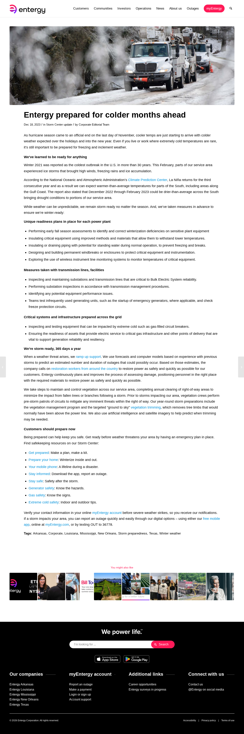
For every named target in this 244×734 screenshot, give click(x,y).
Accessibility (189, 720)
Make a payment (80, 689)
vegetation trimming (146, 407)
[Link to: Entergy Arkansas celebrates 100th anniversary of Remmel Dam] (192, 586)
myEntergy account (107, 513)
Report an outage (81, 684)
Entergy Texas (19, 704)
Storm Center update (59, 124)
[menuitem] (81, 8)
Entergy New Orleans (24, 699)
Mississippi (88, 533)
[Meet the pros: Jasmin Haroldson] (241, 367)
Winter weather (170, 533)
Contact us (195, 684)
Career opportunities (142, 684)
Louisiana (71, 533)
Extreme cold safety (44, 502)
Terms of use (227, 720)
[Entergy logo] (28, 8)
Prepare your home (43, 460)
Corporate (55, 533)
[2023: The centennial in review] (3, 367)
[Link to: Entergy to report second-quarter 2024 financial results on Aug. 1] (23, 586)
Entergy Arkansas (21, 684)
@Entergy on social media (206, 689)
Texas (153, 533)
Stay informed (39, 474)
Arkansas (40, 533)
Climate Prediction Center (147, 180)
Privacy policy (208, 720)
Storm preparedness (132, 533)
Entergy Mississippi (23, 694)
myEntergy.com (57, 524)
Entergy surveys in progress (147, 689)
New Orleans (107, 533)
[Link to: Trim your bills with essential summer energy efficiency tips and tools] (79, 586)
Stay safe (36, 481)
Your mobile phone (43, 467)
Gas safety (37, 495)
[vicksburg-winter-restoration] (122, 65)
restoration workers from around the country (84, 369)
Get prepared (39, 453)
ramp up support (88, 357)
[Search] (230, 8)
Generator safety (41, 488)
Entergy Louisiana (22, 689)
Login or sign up (80, 694)
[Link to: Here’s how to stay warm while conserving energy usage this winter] (220, 586)
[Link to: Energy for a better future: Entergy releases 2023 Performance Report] (136, 586)
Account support (80, 699)
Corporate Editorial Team (94, 124)
